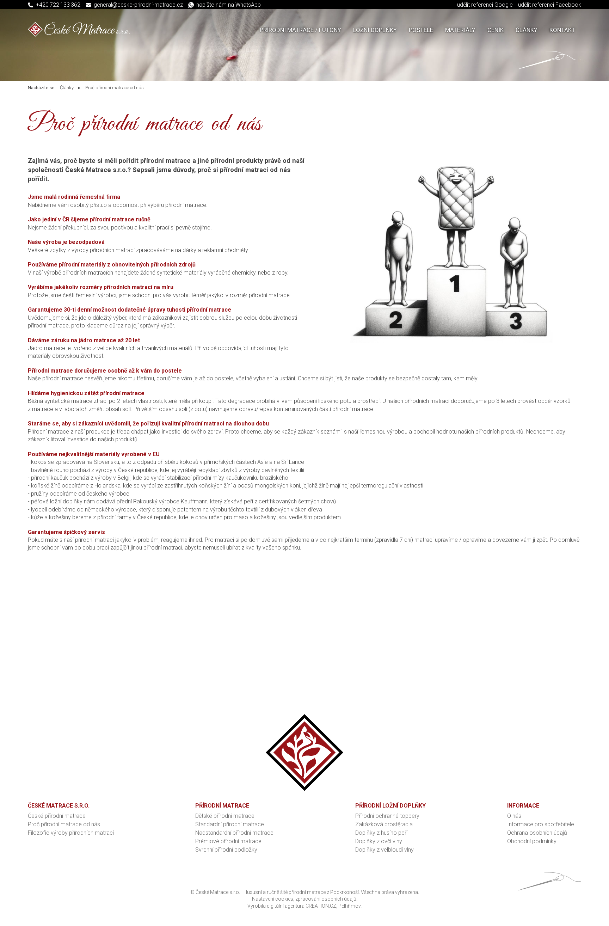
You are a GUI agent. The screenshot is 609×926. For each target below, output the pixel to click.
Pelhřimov (349, 906)
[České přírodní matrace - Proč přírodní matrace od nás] (457, 340)
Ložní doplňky (375, 29)
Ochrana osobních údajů (537, 832)
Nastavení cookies (272, 899)
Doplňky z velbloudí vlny (384, 849)
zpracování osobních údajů (325, 899)
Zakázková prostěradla (384, 824)
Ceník (495, 29)
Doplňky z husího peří (381, 832)
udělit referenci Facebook (549, 4)
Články (526, 29)
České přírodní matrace (57, 815)
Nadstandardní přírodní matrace (234, 832)
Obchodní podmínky (531, 841)
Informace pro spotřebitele (540, 824)
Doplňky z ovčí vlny (378, 841)
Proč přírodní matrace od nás (114, 87)
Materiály (460, 29)
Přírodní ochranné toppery (387, 815)
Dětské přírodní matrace (224, 815)
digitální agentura (285, 906)
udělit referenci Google (485, 4)
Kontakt (562, 29)
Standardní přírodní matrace (229, 824)
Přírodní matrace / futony (300, 29)
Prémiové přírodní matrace (228, 841)
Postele (421, 29)
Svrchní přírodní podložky (226, 849)
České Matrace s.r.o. (218, 892)
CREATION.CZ (321, 906)
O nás (514, 815)
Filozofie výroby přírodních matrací (71, 832)
